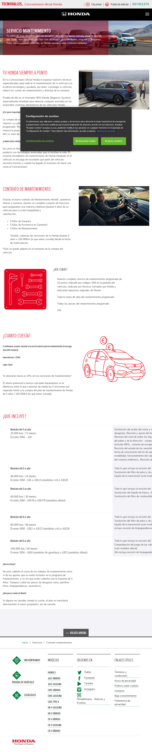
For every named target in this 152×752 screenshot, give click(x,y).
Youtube (88, 683)
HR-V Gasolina (55, 707)
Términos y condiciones (121, 674)
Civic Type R (53, 701)
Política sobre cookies (126, 685)
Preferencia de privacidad (122, 702)
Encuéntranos (32, 660)
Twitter (87, 672)
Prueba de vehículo (23, 682)
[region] (76, 129)
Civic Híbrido (54, 690)
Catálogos (30, 695)
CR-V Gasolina (54, 725)
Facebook (89, 677)
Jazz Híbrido (54, 678)
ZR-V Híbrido (54, 719)
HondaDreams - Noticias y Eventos (91, 701)
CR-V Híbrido (54, 730)
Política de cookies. (106, 131)
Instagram (89, 689)
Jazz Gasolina (54, 684)
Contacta (119, 690)
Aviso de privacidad (125, 680)
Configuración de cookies (40, 141)
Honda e (52, 672)
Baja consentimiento (125, 695)
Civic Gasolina (55, 695)
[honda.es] (76, 14)
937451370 (140, 4)
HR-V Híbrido (54, 713)
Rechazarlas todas (86, 141)
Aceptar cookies (113, 141)
